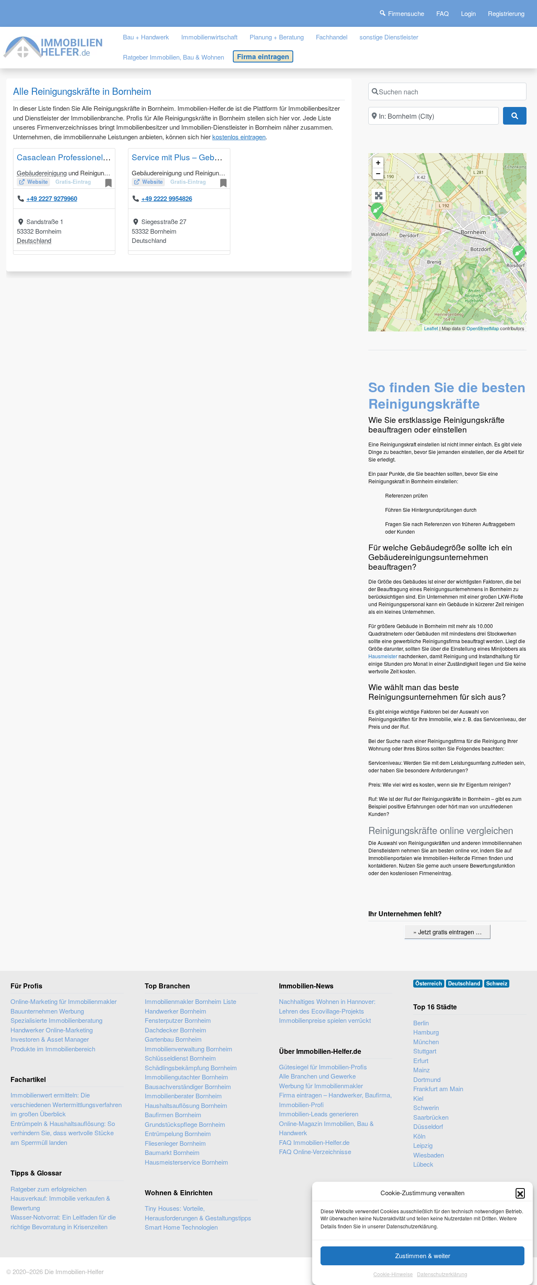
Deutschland (34, 240)
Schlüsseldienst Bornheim (180, 1057)
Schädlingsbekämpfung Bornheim (191, 1067)
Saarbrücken (430, 1117)
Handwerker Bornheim (175, 1010)
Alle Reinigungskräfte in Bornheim (82, 90)
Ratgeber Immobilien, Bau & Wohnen (173, 56)
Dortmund (427, 1079)
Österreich (428, 983)
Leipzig (423, 1145)
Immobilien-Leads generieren (318, 1113)
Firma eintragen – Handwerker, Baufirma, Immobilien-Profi (335, 1099)
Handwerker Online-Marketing (51, 1029)
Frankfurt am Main (438, 1088)
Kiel (418, 1098)
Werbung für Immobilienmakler (321, 1085)
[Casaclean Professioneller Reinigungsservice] (376, 210)
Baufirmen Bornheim (173, 1114)
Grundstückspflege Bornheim (185, 1124)
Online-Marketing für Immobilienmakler (63, 1001)
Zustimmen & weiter (422, 1255)
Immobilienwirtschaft (209, 36)
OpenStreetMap (483, 328)
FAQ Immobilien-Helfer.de (314, 1142)
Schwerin (426, 1107)
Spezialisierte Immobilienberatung (56, 1020)
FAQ (442, 13)
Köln (419, 1135)
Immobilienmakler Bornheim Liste (190, 1001)
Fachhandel (331, 36)
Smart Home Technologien (181, 1226)
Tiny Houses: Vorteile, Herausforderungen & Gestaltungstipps (198, 1213)
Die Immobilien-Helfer (74, 1271)
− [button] (378, 173)
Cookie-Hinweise (393, 1274)
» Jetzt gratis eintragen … (447, 931)
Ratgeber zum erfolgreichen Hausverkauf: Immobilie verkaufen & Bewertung (60, 1198)
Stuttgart (424, 1050)
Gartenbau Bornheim (173, 1039)
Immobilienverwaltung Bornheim (188, 1048)
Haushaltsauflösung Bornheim (186, 1105)
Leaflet (431, 328)
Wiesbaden (428, 1154)
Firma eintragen (263, 56)
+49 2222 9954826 (166, 198)
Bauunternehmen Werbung (47, 1010)
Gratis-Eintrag (73, 181)
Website (37, 181)
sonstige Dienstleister (389, 36)
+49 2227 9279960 (51, 198)
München (426, 1041)
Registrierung (506, 13)
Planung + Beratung (277, 36)
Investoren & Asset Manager (49, 1039)
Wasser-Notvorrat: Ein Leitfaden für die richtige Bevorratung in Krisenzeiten (63, 1221)
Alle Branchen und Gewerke (317, 1075)
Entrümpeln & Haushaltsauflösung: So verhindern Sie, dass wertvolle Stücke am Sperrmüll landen (62, 1133)
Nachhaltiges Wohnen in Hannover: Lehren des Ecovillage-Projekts (327, 1006)
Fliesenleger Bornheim (175, 1143)
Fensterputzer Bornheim (178, 1020)
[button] (520, 1193)
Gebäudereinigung (42, 172)
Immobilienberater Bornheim (183, 1095)
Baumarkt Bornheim (172, 1152)
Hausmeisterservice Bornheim (186, 1161)
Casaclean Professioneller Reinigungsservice (99, 156)
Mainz (421, 1069)
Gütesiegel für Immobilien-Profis (323, 1066)
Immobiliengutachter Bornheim (186, 1076)
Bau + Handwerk (146, 36)
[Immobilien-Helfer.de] (53, 45)
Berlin (421, 1022)
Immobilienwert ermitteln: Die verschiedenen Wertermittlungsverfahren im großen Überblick (66, 1104)
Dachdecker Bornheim (175, 1029)
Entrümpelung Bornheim (178, 1133)
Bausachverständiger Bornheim (188, 1086)
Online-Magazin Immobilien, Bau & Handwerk (326, 1128)
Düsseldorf (428, 1126)
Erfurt (420, 1060)
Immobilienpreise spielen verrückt (325, 1020)
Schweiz (496, 983)
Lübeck (423, 1164)
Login (468, 13)
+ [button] (378, 162)
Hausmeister (382, 655)
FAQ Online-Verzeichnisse (315, 1151)
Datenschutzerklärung (442, 1274)
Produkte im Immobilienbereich (52, 1048)
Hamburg (426, 1031)
